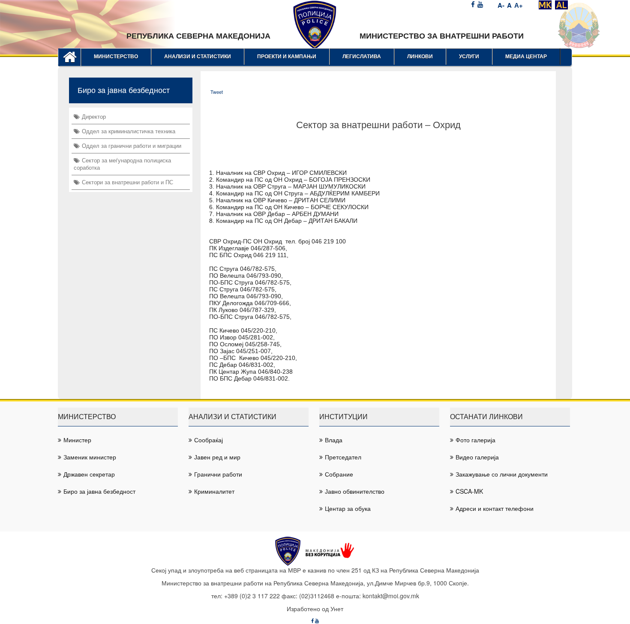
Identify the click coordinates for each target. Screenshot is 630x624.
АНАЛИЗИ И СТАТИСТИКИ (197, 57)
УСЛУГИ (469, 57)
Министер (77, 439)
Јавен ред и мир (217, 457)
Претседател (343, 457)
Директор (94, 116)
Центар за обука (348, 508)
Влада (333, 439)
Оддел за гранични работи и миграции (131, 145)
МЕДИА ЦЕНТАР (526, 57)
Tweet (216, 91)
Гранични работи (218, 474)
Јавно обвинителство (354, 491)
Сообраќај (208, 439)
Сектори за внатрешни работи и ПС (127, 182)
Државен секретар (89, 474)
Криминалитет (214, 491)
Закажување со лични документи (502, 474)
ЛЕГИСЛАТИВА (361, 57)
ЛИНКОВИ (420, 57)
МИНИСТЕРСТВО (116, 57)
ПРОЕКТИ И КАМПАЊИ (286, 57)
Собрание (339, 474)
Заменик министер (89, 457)
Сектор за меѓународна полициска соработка (122, 163)
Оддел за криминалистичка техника (128, 131)
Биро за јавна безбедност (99, 491)
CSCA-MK (469, 491)
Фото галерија (475, 439)
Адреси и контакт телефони (495, 508)
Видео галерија (477, 457)
